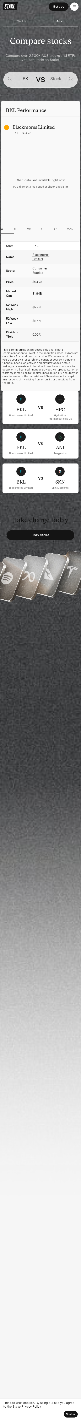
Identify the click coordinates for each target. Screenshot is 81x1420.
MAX (70, 228)
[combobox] (22, 78)
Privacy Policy (31, 1406)
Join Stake (40, 535)
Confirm (71, 1414)
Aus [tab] (59, 21)
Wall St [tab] (22, 21)
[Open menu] (74, 6)
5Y (55, 228)
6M (29, 228)
